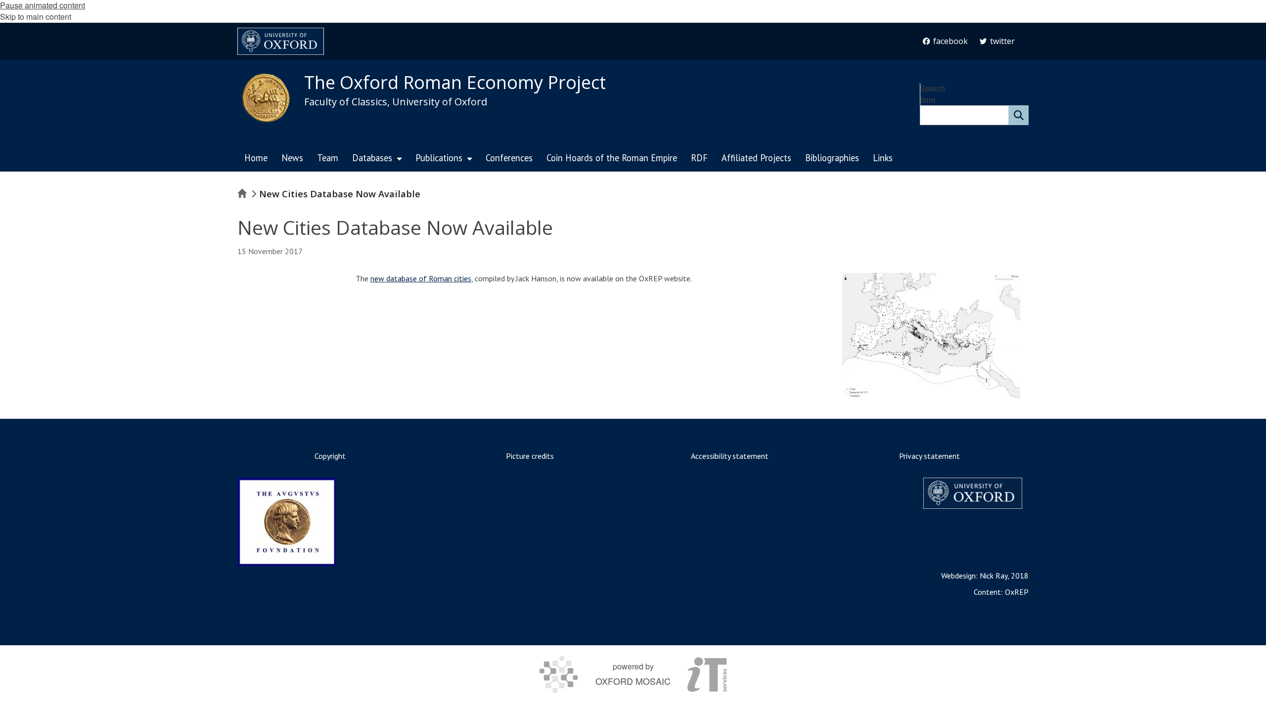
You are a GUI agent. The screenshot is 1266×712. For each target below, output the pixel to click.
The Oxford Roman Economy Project (455, 82)
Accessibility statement (730, 456)
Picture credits (530, 456)
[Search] (1019, 115)
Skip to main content (35, 16)
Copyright (330, 456)
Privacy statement (929, 456)
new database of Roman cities (420, 278)
